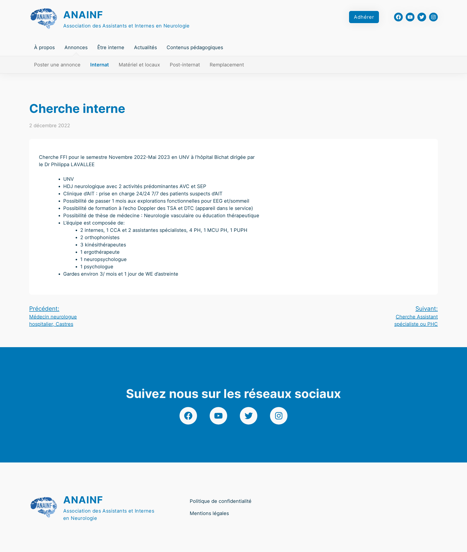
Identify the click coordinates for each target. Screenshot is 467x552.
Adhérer (364, 17)
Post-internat (185, 65)
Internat (99, 65)
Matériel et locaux (139, 65)
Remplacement (227, 65)
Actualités (145, 47)
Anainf (83, 15)
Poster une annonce (57, 65)
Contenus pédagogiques (195, 47)
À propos (44, 47)
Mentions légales (209, 513)
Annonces (76, 47)
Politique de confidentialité (220, 501)
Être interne (110, 47)
